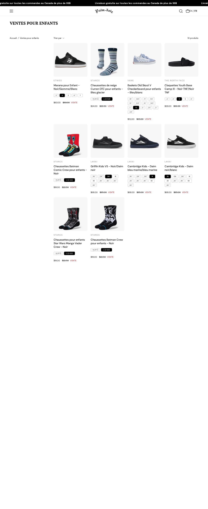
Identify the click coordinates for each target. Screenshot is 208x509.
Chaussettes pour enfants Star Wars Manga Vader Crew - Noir (69, 243)
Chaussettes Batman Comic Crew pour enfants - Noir (70, 170)
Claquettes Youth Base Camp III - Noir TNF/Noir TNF (179, 89)
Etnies (58, 80)
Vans (131, 80)
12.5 (137, 103)
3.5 (131, 112)
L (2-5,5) (69, 180)
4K (108, 181)
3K (101, 181)
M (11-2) (96, 99)
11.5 (151, 99)
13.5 (151, 103)
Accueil (13, 38)
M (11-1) (58, 180)
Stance (95, 80)
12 (130, 103)
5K (115, 181)
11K (94, 176)
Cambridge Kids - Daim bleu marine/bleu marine (142, 168)
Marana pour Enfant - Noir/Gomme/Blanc (67, 87)
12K (101, 176)
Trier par (58, 38)
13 (144, 103)
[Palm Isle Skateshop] (104, 11)
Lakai (94, 161)
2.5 (149, 108)
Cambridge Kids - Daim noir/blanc (179, 168)
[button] (180, 11)
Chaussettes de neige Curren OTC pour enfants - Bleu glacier (107, 89)
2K (94, 181)
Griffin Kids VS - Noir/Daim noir (107, 168)
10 (130, 99)
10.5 (137, 99)
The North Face (175, 80)
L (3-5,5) (107, 99)
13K (108, 176)
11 (144, 99)
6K (94, 185)
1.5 (136, 108)
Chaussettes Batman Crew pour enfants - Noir (107, 241)
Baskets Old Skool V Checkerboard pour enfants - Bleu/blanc (144, 89)
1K (115, 176)
